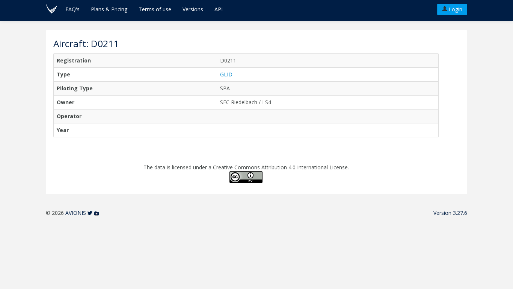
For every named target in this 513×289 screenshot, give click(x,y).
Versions (193, 9)
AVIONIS (75, 212)
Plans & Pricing (109, 9)
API (218, 9)
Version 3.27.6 (450, 212)
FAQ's (72, 9)
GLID (226, 74)
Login (454, 9)
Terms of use (155, 9)
